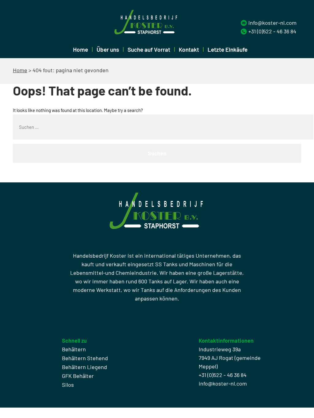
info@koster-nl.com (272, 22)
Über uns (108, 49)
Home (80, 49)
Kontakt (189, 49)
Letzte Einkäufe (227, 49)
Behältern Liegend (84, 367)
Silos (68, 384)
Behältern (74, 349)
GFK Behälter (78, 375)
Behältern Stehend (85, 358)
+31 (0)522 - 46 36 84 (272, 31)
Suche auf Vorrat (149, 49)
